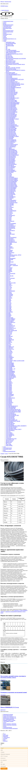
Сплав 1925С (9, 217)
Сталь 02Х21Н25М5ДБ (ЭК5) (12, 415)
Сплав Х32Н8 (9, 361)
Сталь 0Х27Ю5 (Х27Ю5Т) (11, 426)
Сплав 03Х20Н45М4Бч (11, 105)
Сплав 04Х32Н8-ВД (10, 122)
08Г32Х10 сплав (9, 44)
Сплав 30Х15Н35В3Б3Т (11, 237)
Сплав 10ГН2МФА (10, 177)
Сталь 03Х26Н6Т (9, 422)
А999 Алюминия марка (11, 52)
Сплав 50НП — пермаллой (12, 265)
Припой (5, 37)
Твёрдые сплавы (9, 440)
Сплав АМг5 (8, 306)
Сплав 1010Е (9, 173)
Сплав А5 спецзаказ (10, 278)
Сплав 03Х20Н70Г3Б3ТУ (11, 108)
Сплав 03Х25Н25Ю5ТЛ (11, 116)
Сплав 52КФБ (9, 268)
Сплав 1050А (9, 175)
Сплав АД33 (8, 288)
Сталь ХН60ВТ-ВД (10, 435)
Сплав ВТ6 (8, 343)
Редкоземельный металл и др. (9, 38)
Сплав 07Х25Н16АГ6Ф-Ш (12, 144)
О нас (4, 733)
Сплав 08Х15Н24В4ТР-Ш (11, 152)
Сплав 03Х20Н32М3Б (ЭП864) (12, 102)
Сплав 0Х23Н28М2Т (10, 170)
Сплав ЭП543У (9, 392)
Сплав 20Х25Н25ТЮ (10, 228)
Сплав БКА (8, 316)
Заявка (2, 743)
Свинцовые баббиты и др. (11, 73)
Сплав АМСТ (9, 309)
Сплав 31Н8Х (9, 243)
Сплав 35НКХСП (10, 247)
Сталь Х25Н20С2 (9, 433)
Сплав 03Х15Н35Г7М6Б (11, 100)
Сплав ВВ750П (9, 336)
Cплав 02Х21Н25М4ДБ (11, 50)
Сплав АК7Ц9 (9, 297)
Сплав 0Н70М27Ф (10, 165)
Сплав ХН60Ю (9, 370)
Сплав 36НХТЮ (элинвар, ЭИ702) (13, 254)
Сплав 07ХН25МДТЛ (10, 146)
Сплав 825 (8, 272)
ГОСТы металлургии (8, 715)
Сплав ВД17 (8, 337)
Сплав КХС (8, 345)
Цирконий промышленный (9, 451)
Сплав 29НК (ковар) (10, 234)
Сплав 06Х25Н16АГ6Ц (11, 134)
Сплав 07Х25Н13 (9, 143)
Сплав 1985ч (8, 220)
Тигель (4, 722)
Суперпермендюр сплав (11, 438)
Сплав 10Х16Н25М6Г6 (11, 188)
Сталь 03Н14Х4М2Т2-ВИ (11, 420)
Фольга (4, 726)
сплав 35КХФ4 (9, 246)
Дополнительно (4, 711)
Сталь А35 (8, 431)
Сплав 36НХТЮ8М (10, 256)
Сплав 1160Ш (9, 199)
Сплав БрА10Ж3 (9, 317)
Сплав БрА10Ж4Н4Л (10, 318)
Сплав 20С (8, 222)
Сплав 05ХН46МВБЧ (10, 127)
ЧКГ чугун (8, 443)
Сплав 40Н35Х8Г (10, 261)
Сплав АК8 (8, 299)
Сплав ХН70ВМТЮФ (11, 375)
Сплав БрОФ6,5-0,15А (11, 328)
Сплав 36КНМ (9, 251)
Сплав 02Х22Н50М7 (10, 88)
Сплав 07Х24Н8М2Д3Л (11, 141)
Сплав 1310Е (9, 206)
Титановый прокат (7, 449)
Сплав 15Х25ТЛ (9, 213)
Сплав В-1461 (9, 334)
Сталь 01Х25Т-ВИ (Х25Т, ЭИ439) (13, 410)
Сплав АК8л (8, 300)
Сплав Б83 (8, 313)
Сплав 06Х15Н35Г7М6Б (11, 128)
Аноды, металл (4, 18)
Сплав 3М (8, 257)
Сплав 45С (8, 263)
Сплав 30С (8, 236)
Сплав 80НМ (9, 270)
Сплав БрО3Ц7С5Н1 (10, 325)
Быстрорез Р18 (9, 56)
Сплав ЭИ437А (9, 382)
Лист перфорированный (8, 719)
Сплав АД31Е (9, 287)
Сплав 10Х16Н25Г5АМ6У (12, 186)
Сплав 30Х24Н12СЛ (10, 241)
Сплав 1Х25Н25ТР (10, 221)
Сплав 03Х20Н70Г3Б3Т (11, 107)
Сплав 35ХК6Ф (9, 250)
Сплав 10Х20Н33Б (10, 192)
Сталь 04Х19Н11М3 (10, 423)
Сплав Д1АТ (8, 344)
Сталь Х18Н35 (9, 432)
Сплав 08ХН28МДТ (10, 161)
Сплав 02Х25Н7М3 (10, 95)
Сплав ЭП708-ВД (10, 395)
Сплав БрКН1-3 (9, 324)
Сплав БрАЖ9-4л (9, 321)
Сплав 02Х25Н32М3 (10, 273)
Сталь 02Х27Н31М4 (10, 418)
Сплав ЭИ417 (9, 381)
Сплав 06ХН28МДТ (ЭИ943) (12, 136)
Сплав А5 (8, 277)
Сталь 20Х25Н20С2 (10, 430)
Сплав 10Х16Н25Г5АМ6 (11, 185)
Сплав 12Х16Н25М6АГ (11, 200)
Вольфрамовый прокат (8, 24)
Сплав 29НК (8, 232)
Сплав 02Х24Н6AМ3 (10, 91)
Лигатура (8, 66)
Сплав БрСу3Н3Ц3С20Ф (11, 330)
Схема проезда (6, 737)
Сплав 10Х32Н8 (9, 195)
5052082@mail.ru (4, 6)
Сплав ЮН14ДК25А (10, 397)
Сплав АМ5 (8, 304)
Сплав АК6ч (8, 296)
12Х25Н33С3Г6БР (10, 45)
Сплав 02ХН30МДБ (10, 99)
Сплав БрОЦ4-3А (10, 329)
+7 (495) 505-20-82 (5, 10)
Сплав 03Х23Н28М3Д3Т (11, 114)
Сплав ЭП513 (9, 390)
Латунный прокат (7, 27)
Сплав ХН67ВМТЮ (10, 372)
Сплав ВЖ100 (9, 338)
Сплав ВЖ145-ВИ (10, 339)
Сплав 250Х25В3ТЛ (10, 230)
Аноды (4, 22)
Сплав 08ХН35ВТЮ (10, 163)
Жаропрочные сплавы (11, 60)
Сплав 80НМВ (9, 271)
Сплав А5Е (8, 279)
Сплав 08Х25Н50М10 (10, 160)
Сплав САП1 (9, 350)
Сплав (4, 41)
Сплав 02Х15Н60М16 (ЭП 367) (13, 82)
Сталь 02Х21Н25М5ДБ (11, 414)
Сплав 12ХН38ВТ (10, 204)
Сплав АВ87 (8, 284)
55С (6, 48)
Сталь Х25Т (8, 437)
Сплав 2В (8, 235)
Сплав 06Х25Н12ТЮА (11, 132)
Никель (4, 32)
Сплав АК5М (9, 293)
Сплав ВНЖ (8, 340)
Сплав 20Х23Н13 (9, 224)
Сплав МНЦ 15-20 (10, 346)
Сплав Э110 (8, 380)
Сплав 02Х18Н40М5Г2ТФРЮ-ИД (13, 87)
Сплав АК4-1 (9, 292)
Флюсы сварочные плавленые (9, 724)
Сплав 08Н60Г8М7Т (10, 149)
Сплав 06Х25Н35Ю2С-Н (11, 135)
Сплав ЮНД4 (9, 399)
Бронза (4, 23)
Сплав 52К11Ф (9, 267)
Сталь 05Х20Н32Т (10, 424)
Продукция (5, 735)
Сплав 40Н (8, 260)
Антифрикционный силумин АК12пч (14, 53)
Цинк (4, 450)
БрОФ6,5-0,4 (8, 55)
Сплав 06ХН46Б (9, 138)
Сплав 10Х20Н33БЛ (10, 193)
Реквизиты (5, 736)
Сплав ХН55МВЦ (10, 364)
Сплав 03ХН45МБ (10, 120)
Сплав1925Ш (9, 404)
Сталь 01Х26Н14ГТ (10, 413)
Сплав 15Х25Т (9, 211)
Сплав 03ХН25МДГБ (10, 117)
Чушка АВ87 (8, 444)
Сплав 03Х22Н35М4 (10, 113)
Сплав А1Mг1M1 (9, 275)
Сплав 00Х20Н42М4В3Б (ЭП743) (13, 74)
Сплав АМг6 (8, 307)
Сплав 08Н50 (9, 148)
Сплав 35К (8, 245)
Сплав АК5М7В (9, 294)
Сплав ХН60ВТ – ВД (10, 368)
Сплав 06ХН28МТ (10, 137)
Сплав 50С (8, 266)
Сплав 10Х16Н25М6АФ (11, 187)
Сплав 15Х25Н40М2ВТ (11, 210)
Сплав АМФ (8, 310)
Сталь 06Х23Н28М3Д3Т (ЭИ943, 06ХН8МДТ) (16, 425)
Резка (4, 739)
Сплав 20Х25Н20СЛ (10, 227)
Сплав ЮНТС (9, 403)
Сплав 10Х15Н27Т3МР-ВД (12, 180)
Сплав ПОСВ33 (9, 347)
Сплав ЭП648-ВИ (10, 394)
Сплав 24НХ (8, 229)
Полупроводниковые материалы (10, 728)
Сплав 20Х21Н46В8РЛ (11, 223)
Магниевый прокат (7, 28)
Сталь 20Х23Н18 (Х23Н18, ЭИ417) (13, 429)
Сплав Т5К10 (9, 353)
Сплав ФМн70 (9, 356)
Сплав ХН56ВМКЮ (10, 366)
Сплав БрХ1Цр (9, 331)
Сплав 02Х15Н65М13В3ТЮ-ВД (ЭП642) (15, 84)
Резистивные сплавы (10, 72)
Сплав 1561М (9, 208)
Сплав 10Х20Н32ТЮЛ (11, 191)
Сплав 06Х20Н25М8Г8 (11, 129)
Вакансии (5, 740)
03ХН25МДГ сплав (10, 42)
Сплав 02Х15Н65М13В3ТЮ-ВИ (13, 85)
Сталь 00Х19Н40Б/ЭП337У (12, 406)
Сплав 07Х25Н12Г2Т (10, 142)
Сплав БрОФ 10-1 (10, 327)
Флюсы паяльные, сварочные (9, 723)
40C (6, 46)
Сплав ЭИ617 (9, 383)
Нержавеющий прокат (8, 31)
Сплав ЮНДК (9, 401)
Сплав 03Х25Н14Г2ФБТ (11, 115)
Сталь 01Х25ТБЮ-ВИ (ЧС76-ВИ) (13, 411)
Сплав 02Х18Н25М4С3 (11, 86)
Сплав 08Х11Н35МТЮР (11, 150)
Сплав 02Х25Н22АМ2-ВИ (12, 92)
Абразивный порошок (8, 714)
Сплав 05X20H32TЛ (10, 123)
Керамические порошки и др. (9, 717)
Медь (4, 29)
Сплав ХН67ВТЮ (10, 373)
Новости (3, 662)
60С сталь (8, 49)
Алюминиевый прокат (8, 21)
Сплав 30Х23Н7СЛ (10, 239)
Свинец (5, 39)
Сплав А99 (8, 281)
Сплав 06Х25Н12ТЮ (10, 131)
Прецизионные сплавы (11, 68)
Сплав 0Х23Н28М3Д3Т (11, 171)
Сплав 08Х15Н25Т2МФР (11, 153)
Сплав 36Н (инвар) (10, 252)
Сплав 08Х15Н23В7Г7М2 (11, 151)
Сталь (4, 446)
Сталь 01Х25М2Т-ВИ (10, 408)
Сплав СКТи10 (9, 352)
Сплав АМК (8, 308)
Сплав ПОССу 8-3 (10, 349)
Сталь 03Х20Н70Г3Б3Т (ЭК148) (13, 421)
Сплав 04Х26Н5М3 (10, 121)
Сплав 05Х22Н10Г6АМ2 (11, 124)
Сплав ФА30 (8, 354)
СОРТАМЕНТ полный (8, 721)
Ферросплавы (9, 442)
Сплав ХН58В (9, 367)
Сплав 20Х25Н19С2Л (10, 225)
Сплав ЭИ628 (9, 385)
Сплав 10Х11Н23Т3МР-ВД (12, 178)
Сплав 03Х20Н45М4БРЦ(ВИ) (12, 103)
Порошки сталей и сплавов (9, 720)
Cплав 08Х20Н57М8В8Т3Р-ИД (13, 51)
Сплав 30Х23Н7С (10, 238)
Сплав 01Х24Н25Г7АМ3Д (12, 81)
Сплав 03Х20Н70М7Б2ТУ (11, 109)
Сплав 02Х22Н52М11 (10, 89)
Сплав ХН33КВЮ (10, 363)
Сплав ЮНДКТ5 (9, 402)
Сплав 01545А (9, 75)
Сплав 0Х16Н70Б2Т (10, 167)
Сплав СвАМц (9, 351)
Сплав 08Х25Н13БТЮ (11, 156)
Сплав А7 (8, 280)
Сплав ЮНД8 (9, 400)
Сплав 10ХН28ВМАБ (10, 196)
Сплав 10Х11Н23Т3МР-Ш (11, 179)
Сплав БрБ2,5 (9, 323)
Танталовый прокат (7, 447)
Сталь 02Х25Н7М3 (10, 417)
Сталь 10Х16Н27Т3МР (11, 428)
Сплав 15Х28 (9, 214)
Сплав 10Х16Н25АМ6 (11, 182)
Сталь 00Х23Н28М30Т (11, 407)
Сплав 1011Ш (9, 174)
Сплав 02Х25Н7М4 (10, 96)
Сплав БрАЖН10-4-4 (10, 322)
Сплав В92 (8, 335)
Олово (4, 36)
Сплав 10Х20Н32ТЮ (10, 189)
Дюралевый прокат (7, 25)
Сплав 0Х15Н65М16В (11, 166)
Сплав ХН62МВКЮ (10, 371)
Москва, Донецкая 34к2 (6, 1)
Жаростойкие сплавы (10, 62)
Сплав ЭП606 (9, 393)
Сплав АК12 (8, 289)
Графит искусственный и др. (9, 716)
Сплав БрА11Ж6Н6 (10, 320)
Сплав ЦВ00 (8, 379)
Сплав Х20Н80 (9, 358)
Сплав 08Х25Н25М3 (10, 158)
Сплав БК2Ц (8, 315)
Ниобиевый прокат (7, 34)
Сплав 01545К (9, 77)
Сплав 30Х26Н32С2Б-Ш (11, 242)
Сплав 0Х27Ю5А (9, 172)
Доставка (5, 738)
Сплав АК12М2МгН (10, 290)
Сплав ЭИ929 (9, 388)
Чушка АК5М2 (9, 445)
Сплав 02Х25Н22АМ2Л (11, 94)
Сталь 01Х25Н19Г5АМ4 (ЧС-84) (13, 409)
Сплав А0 (8, 274)
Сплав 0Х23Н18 (9, 168)
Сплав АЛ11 (8, 302)
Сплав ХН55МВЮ (10, 365)
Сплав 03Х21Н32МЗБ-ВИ (11, 111)
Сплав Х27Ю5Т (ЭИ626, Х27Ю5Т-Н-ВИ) (15, 360)
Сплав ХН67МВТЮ (10, 374)
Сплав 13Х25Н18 (9, 207)
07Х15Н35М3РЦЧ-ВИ (11, 43)
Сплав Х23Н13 (9, 359)
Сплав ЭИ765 (9, 386)
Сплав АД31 (8, 286)
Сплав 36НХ (8, 253)
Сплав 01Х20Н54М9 (10, 80)
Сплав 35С (8, 249)
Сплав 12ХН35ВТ (10, 203)
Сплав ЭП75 (8, 396)
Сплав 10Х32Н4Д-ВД (10, 194)
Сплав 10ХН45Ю (9, 198)
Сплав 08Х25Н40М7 (10, 159)
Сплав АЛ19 (8, 303)
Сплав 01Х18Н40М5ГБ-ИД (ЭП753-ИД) (15, 79)
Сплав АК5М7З (9, 295)
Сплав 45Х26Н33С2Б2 (11, 264)
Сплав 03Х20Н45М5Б (10, 106)
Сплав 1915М (9, 216)
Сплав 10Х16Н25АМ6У (11, 184)
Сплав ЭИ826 (9, 387)
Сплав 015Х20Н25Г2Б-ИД (12, 78)
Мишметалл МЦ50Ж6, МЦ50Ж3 (13, 67)
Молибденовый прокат (8, 30)
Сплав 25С (8, 231)
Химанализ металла (7, 727)
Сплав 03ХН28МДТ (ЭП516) (12, 118)
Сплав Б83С (8, 314)
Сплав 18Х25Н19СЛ (10, 215)
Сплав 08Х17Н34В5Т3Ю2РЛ (12, 154)
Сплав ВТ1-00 (9, 342)
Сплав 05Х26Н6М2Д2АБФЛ (12, 125)
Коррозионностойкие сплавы (12, 63)
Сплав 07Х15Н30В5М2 (11, 139)
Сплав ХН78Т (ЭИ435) (11, 377)
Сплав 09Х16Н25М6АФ (11, 164)
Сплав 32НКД (9, 244)
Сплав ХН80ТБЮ (10, 378)
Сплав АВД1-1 (9, 285)
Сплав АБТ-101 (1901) (11, 282)
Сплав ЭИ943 (9, 389)
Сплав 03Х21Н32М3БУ (11, 110)
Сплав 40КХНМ (9, 259)
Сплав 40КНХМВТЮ (10, 258)
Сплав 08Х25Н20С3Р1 (11, 157)
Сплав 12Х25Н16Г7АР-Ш (11, 202)
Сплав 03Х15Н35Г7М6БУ (11, 101)
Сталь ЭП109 (9, 436)
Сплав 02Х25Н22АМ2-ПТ (11, 93)
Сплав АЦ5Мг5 (9, 311)
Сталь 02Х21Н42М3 (10, 416)
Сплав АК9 (8, 301)
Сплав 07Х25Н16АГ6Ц (11, 145)
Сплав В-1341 (9, 332)
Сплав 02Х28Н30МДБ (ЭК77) (12, 98)
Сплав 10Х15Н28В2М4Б (11, 181)
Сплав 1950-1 (9, 218)
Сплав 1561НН (9, 209)
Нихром (5, 35)
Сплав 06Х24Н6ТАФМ (11, 130)
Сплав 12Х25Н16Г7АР (11, 201)
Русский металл (4, 8)
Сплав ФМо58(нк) (10, 357)
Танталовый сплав (10, 439)
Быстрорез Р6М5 (9, 57)
